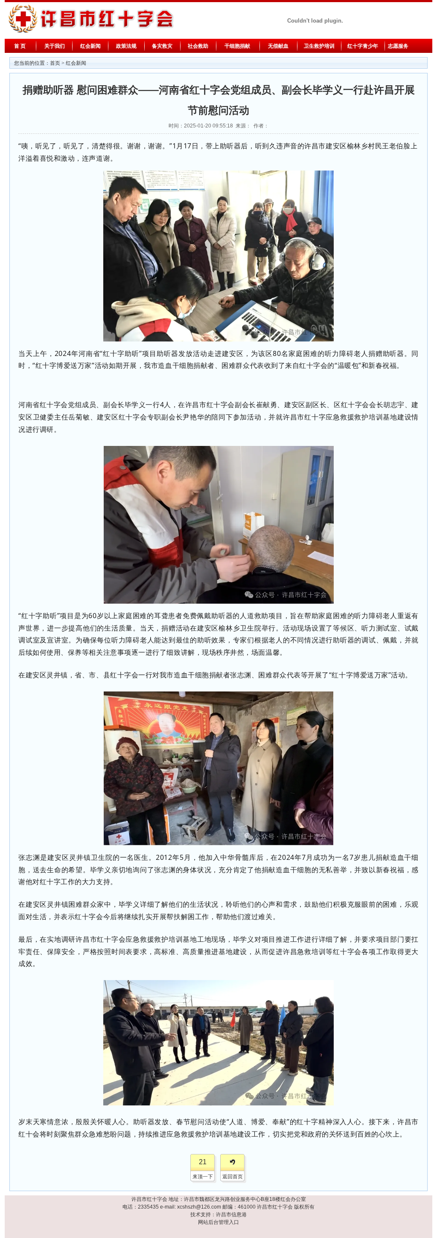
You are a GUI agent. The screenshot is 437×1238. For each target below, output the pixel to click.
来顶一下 (202, 1177)
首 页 (20, 46)
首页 (55, 63)
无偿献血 (278, 46)
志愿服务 (397, 46)
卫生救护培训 (319, 46)
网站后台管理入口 (218, 1222)
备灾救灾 (162, 46)
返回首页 (232, 1177)
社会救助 (198, 46)
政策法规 (126, 46)
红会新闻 (90, 46)
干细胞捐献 (237, 46)
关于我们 (54, 46)
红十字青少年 (362, 46)
